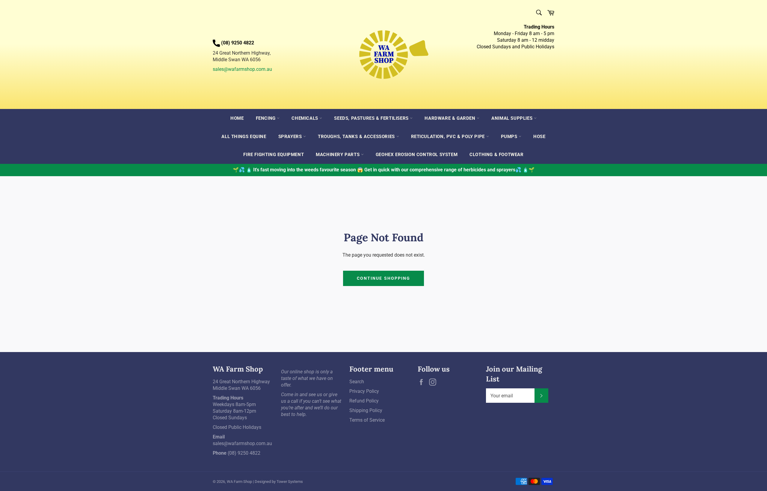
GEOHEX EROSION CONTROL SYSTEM (417, 154)
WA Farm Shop (239, 481)
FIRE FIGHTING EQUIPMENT (273, 154)
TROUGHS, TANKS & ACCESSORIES (357, 136)
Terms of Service (367, 420)
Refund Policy (364, 401)
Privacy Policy (364, 391)
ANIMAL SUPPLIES (512, 118)
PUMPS (510, 136)
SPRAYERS (290, 136)
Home (237, 118)
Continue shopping (383, 278)
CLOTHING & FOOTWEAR (496, 154)
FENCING (266, 118)
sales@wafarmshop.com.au (242, 69)
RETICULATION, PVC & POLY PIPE (448, 136)
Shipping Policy (365, 410)
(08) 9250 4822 (244, 453)
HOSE (539, 136)
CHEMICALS (305, 118)
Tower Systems (290, 481)
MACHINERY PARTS (338, 154)
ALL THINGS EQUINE (243, 136)
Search (356, 381)
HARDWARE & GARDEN (451, 118)
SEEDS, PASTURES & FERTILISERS (372, 118)
